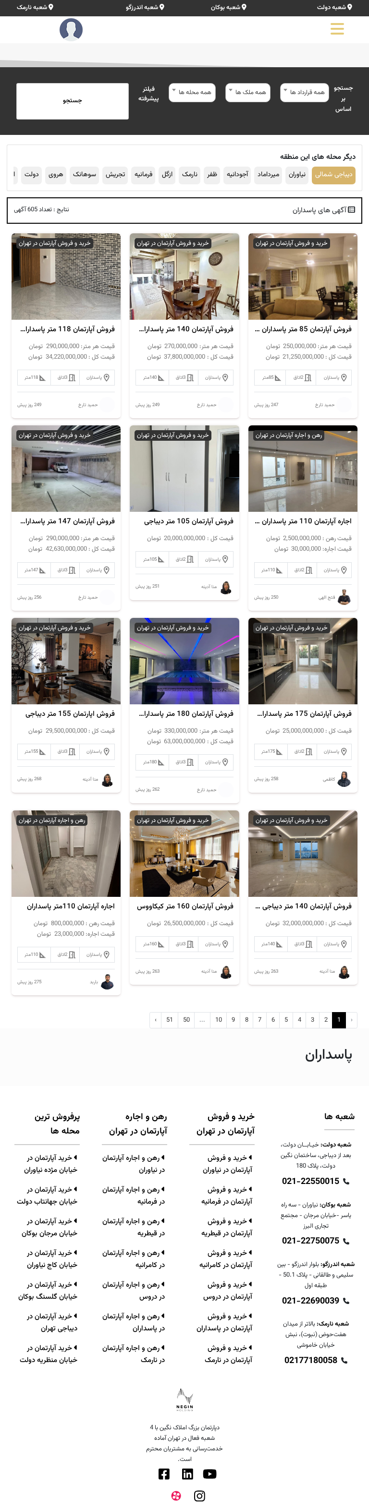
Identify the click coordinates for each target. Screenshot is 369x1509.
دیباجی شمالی (334, 174)
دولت (32, 174)
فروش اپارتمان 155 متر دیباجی (70, 714)
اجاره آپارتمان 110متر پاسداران (71, 907)
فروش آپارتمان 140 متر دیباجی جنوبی (303, 907)
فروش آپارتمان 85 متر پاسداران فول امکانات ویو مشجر (303, 330)
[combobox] (304, 92)
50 (186, 1020)
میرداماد (268, 174)
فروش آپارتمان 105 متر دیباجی (188, 522)
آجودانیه (237, 174)
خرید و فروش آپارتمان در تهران (292, 243)
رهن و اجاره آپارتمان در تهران (289, 435)
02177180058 (310, 1361)
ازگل (167, 174)
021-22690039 (310, 1301)
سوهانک (84, 174)
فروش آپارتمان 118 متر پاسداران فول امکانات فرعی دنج (66, 330)
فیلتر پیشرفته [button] (148, 94)
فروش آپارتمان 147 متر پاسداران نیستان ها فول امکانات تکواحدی (66, 522)
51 (169, 1020)
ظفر (212, 174)
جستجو (72, 101)
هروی (56, 174)
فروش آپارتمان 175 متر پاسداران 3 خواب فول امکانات (303, 714)
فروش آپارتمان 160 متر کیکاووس (185, 907)
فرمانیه (143, 174)
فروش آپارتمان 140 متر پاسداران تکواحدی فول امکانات (184, 330)
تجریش (115, 174)
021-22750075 (310, 1241)
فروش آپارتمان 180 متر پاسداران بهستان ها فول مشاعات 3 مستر (184, 714)
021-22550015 (310, 1182)
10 (218, 1020)
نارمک (189, 174)
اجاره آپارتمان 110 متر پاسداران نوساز (303, 522)
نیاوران (297, 174)
